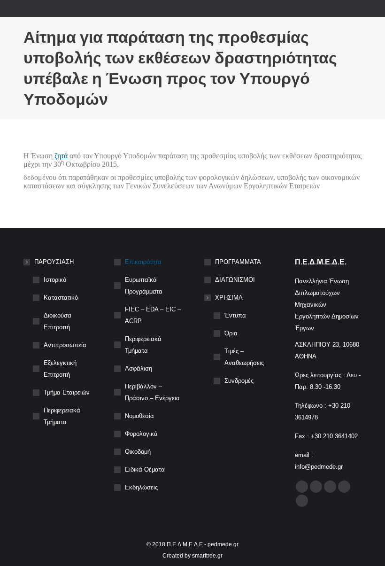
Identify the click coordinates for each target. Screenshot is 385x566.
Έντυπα (235, 315)
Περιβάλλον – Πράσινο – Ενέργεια (152, 392)
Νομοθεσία (139, 415)
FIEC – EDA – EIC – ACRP (153, 315)
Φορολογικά (141, 433)
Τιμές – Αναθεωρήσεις (244, 357)
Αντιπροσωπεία (65, 345)
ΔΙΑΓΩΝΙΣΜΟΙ (235, 279)
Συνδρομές (239, 380)
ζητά (61, 156)
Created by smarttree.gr (192, 555)
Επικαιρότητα (143, 261)
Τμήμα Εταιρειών (67, 392)
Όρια (231, 333)
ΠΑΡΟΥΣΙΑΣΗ (54, 261)
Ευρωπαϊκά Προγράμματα (143, 285)
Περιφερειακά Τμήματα (62, 416)
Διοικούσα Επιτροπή (57, 321)
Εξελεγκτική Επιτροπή (60, 368)
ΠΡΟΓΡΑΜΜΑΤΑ (238, 261)
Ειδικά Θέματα (145, 469)
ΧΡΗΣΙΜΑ (229, 297)
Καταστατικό (61, 297)
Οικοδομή (138, 451)
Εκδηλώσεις (141, 487)
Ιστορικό (55, 279)
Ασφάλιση (138, 368)
